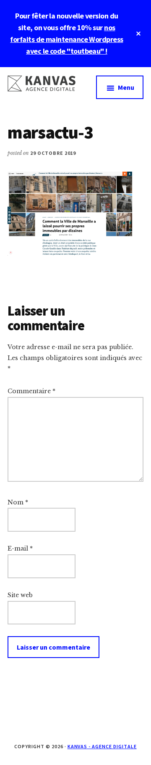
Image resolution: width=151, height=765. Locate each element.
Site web (20, 595)
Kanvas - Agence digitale (102, 746)
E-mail (20, 548)
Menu (126, 87)
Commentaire (31, 391)
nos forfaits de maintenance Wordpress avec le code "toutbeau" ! (66, 39)
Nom (18, 502)
